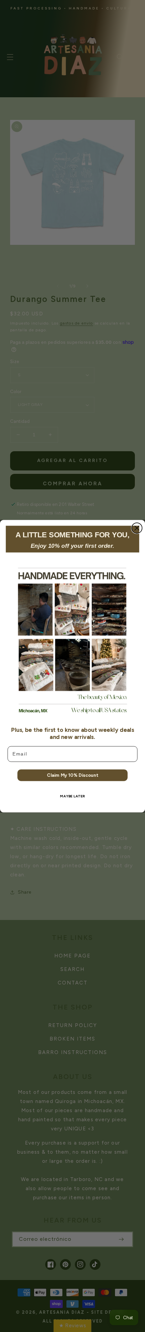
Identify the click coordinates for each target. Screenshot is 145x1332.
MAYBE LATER (72, 796)
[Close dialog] (137, 528)
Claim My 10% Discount (72, 774)
